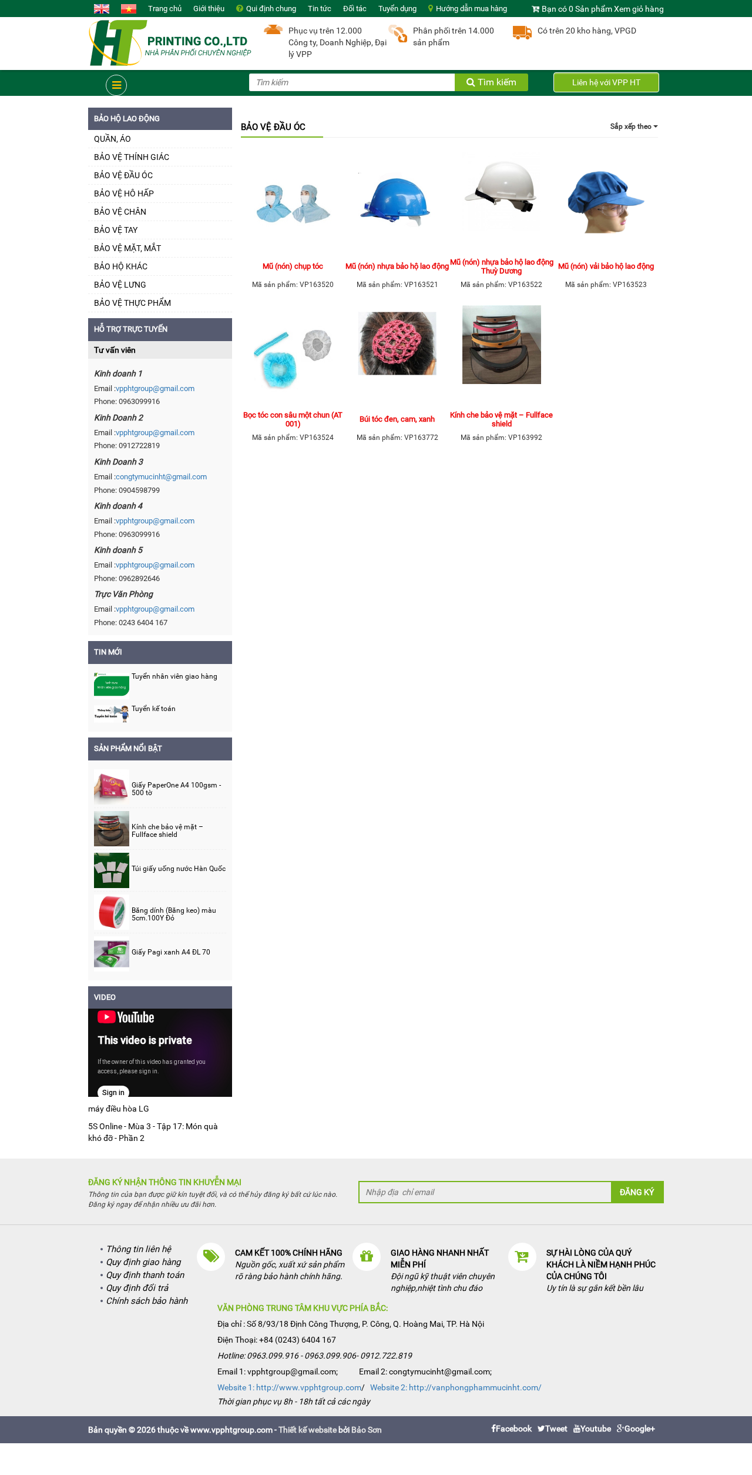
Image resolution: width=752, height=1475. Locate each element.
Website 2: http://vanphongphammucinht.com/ (456, 1387)
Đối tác (355, 8)
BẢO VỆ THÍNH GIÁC (131, 157)
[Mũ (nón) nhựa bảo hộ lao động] (397, 202)
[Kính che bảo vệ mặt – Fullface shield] (501, 355)
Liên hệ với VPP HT (606, 82)
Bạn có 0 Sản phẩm (577, 9)
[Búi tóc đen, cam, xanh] (397, 355)
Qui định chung (271, 8)
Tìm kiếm (495, 82)
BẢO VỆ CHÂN (120, 211)
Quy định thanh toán (145, 1275)
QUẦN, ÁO (112, 139)
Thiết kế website (307, 1429)
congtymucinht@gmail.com (161, 476)
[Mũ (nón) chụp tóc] (293, 202)
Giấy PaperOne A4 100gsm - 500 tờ (176, 789)
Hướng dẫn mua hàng (471, 8)
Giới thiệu (208, 8)
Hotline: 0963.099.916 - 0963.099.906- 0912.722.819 (314, 1355)
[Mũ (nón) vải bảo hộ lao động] (606, 202)
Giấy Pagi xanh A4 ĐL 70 (171, 952)
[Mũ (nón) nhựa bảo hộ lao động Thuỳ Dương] (501, 202)
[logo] (170, 41)
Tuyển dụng (397, 8)
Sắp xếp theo (631, 126)
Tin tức (319, 8)
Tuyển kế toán (154, 709)
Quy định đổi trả (137, 1288)
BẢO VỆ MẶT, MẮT (127, 248)
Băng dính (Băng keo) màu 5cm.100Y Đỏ (174, 914)
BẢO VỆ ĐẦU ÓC (123, 175)
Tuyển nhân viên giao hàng (174, 676)
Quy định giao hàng (143, 1262)
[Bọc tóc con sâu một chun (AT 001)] (293, 355)
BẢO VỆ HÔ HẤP (124, 193)
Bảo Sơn (366, 1429)
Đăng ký (637, 1192)
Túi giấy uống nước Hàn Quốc (179, 869)
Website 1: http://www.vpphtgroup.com (289, 1387)
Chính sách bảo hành (146, 1301)
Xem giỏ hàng (639, 9)
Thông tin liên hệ (138, 1249)
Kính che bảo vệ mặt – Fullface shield (167, 831)
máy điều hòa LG (118, 1108)
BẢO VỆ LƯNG (120, 284)
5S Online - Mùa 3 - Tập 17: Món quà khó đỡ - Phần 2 (153, 1132)
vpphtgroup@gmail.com (155, 388)
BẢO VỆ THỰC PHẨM (132, 303)
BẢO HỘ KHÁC (120, 266)
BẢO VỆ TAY (115, 230)
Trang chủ (165, 8)
